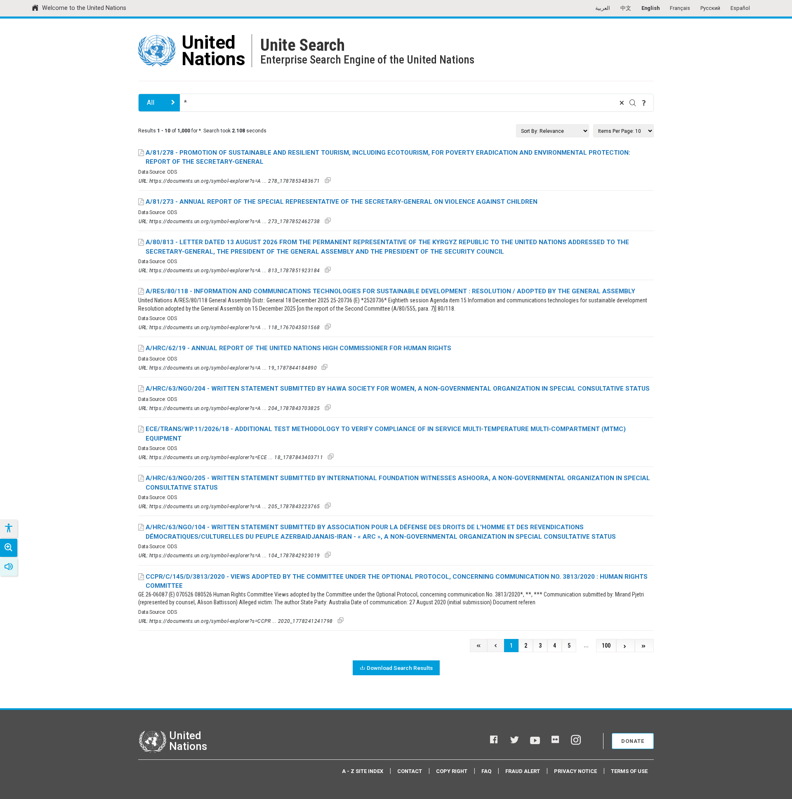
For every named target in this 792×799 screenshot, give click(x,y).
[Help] (644, 103)
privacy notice (575, 771)
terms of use (629, 771)
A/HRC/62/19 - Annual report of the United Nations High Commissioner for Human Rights (298, 348)
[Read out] (8, 567)
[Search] (632, 103)
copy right (451, 771)
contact (409, 771)
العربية (602, 8)
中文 (625, 8)
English (650, 8)
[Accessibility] (8, 528)
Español (740, 8)
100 (606, 645)
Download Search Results (400, 668)
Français (680, 8)
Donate (632, 741)
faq (486, 771)
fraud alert (522, 771)
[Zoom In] (8, 548)
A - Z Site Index (362, 771)
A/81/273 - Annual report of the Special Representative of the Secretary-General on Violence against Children (341, 201)
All (150, 102)
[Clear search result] (621, 103)
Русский (710, 8)
